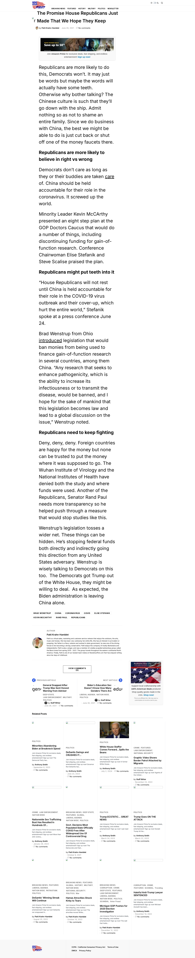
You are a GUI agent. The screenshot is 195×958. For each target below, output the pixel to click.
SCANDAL (104, 901)
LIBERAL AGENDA (87, 694)
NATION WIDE (102, 694)
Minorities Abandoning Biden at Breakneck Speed (46, 747)
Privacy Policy (85, 951)
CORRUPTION (106, 888)
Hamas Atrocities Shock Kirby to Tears (79, 899)
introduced (50, 340)
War (77, 893)
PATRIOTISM (51, 890)
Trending (159, 888)
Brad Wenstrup (42, 613)
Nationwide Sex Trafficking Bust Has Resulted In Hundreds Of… (46, 822)
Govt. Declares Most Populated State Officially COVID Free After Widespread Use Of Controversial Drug (79, 831)
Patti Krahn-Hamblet (58, 634)
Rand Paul (61, 617)
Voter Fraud (115, 901)
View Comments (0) (77, 669)
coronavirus (72, 613)
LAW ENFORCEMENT (52, 697)
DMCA (74, 951)
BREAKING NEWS (73, 812)
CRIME (137, 748)
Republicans (78, 617)
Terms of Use (112, 947)
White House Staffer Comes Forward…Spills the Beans (114, 749)
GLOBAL (80, 815)
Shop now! (149, 695)
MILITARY (67, 697)
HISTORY (79, 885)
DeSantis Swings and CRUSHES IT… (77, 753)
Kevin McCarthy (43, 617)
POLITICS (47, 700)
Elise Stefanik (102, 613)
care (109, 176)
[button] (155, 3)
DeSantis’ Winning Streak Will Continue (45, 899)
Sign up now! (84, 57)
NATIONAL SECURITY (143, 753)
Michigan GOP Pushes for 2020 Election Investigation (113, 909)
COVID (87, 613)
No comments (84, 28)
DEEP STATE (48, 694)
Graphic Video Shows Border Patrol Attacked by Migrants (147, 760)
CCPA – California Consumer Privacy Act (88, 947)
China (58, 613)
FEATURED (145, 748)
